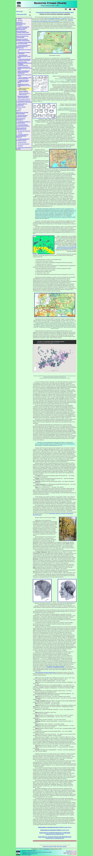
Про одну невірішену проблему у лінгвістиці (55, 18)
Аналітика (20, 145)
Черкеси (18, 110)
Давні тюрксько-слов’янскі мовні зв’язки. (45, 672)
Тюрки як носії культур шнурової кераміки (23, 89)
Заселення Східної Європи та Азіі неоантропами (23, 43)
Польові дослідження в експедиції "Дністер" (22, 139)
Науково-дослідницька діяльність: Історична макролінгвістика (22, 28)
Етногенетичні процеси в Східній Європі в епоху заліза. (24, 101)
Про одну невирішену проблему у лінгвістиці (23, 91)
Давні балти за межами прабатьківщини (22, 113)
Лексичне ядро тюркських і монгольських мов (24, 94)
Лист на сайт (19, 11)
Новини (20, 18)
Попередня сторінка (48, 846)
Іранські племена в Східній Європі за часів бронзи (24, 78)
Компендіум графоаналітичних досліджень (21, 24)
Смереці (29, 854)
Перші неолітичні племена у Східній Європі (24, 53)
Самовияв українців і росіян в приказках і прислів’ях (22, 136)
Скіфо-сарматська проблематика (21, 104)
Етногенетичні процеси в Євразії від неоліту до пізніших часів (23, 46)
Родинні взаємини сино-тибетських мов (22, 36)
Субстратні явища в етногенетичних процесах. (23, 125)
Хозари (19, 108)
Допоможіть (47, 849)
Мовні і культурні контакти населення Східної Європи (24, 60)
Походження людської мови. (23, 34)
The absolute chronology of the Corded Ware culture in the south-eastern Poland (66, 247)
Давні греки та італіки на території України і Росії (23, 97)
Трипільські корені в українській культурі (21, 128)
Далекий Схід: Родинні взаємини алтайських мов (22, 40)
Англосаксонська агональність (20, 119)
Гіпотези (20, 132)
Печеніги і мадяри (20, 106)
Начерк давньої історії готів (23, 99)
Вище (55, 846)
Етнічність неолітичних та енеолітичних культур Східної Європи (24, 68)
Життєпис (20, 20)
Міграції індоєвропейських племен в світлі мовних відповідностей (23, 72)
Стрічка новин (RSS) (21, 14)
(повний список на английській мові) (54, 833)
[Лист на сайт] (30, 12)
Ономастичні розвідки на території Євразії (23, 122)
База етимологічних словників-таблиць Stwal (22, 32)
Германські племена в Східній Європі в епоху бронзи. (23, 81)
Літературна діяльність (23, 143)
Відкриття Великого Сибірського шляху (22, 116)
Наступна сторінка (62, 846)
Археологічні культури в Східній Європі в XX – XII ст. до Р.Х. (24, 85)
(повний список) (54, 827)
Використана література (24, 131)
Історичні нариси (22, 142)
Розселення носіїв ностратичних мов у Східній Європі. (23, 56)
